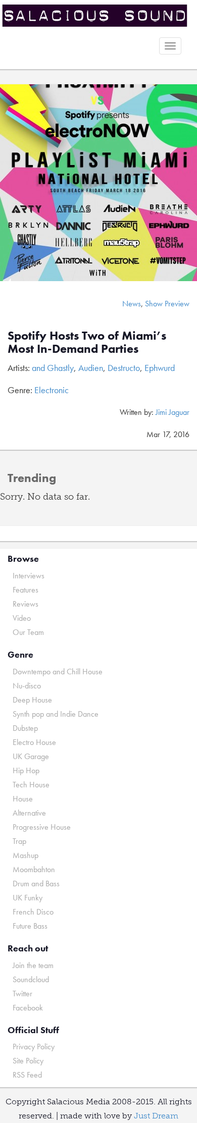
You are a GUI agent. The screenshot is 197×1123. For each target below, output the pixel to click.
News (131, 303)
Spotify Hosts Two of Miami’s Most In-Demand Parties (87, 342)
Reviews (25, 604)
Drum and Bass (36, 883)
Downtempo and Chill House (58, 671)
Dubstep (25, 728)
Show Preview (167, 303)
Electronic (51, 390)
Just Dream (156, 1115)
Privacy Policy (34, 1046)
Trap (19, 841)
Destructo (124, 367)
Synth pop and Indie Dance (55, 714)
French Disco (33, 911)
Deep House (32, 699)
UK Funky (27, 897)
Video (22, 618)
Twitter (22, 993)
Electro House (34, 742)
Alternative (29, 813)
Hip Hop (26, 770)
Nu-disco (27, 685)
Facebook (28, 1007)
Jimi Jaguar (172, 412)
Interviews (28, 575)
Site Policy (28, 1060)
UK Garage (31, 756)
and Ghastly (53, 367)
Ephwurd (159, 367)
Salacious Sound (94, 16)
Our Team (28, 632)
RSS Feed (27, 1074)
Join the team (33, 965)
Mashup (25, 855)
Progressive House (42, 827)
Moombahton (34, 869)
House (23, 798)
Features (25, 589)
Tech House (31, 784)
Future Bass (30, 926)
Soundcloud (31, 979)
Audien (90, 367)
